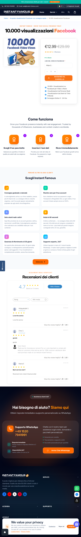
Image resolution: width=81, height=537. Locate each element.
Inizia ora (39, 262)
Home (6, 18)
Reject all (61, 526)
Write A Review (54, 287)
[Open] (4, 532)
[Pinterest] (20, 494)
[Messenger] (76, 494)
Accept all (71, 526)
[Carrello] (76, 500)
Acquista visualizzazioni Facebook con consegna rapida (28, 18)
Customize (52, 526)
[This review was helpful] (62, 357)
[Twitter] (15, 494)
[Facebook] (4, 494)
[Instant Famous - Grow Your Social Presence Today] (19, 12)
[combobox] (21, 299)
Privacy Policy (25, 531)
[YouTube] (9, 494)
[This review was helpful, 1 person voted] (62, 325)
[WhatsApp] (76, 488)
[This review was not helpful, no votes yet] (66, 325)
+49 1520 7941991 (21, 433)
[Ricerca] (69, 12)
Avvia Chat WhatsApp (60, 450)
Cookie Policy (15, 531)
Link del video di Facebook (55, 61)
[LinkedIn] (25, 494)
